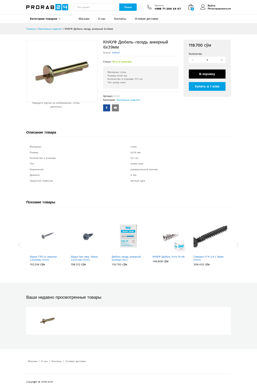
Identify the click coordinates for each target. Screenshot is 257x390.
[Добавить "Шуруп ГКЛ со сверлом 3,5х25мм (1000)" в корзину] (43, 251)
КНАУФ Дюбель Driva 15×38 (169, 256)
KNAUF (116, 52)
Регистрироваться (219, 8)
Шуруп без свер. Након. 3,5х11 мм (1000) (84, 258)
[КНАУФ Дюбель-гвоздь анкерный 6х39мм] (106, 107)
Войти (211, 5)
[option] (46, 242)
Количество (195, 54)
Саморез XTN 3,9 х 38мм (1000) (208, 258)
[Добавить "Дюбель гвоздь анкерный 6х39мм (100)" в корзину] (124, 251)
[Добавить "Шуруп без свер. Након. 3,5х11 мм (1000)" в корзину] (84, 251)
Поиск (128, 7)
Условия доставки (146, 18)
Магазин (84, 18)
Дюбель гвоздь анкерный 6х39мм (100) (126, 258)
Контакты (120, 18)
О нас (102, 18)
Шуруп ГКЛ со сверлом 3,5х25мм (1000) (43, 258)
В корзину (207, 74)
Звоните (159, 5)
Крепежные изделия (128, 99)
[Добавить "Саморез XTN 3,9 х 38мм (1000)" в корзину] (206, 251)
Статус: (107, 61)
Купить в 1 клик (207, 86)
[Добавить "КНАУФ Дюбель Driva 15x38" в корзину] (165, 251)
